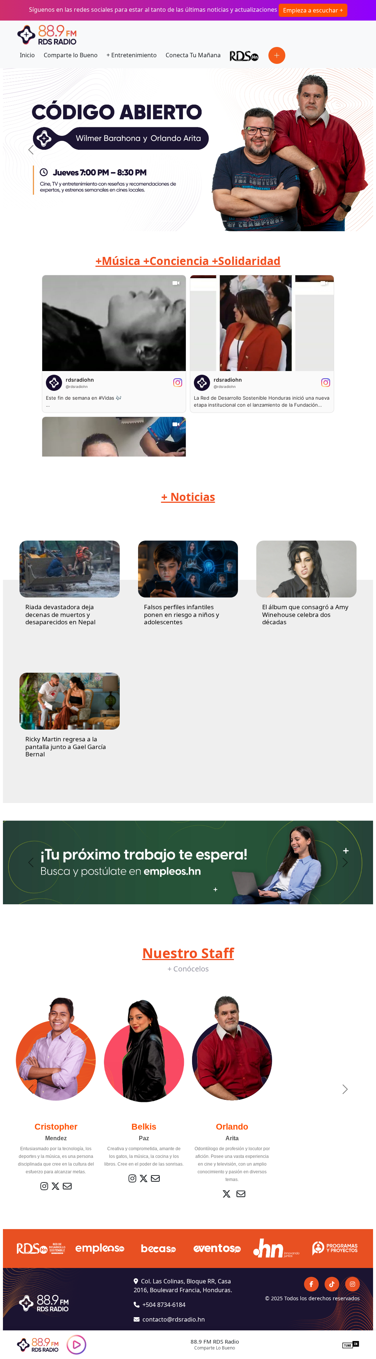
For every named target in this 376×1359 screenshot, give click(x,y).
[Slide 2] (168, 221)
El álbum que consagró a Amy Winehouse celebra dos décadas (305, 614)
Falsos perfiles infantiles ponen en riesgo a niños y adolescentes (181, 614)
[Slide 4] (194, 221)
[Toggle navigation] (277, 55)
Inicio (27, 55)
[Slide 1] (154, 221)
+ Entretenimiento (131, 55)
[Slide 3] (181, 221)
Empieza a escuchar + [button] (313, 10)
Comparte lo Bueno (71, 55)
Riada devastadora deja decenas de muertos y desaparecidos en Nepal (60, 614)
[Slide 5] (207, 221)
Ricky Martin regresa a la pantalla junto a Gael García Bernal (65, 746)
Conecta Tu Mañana (193, 55)
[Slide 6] (221, 221)
